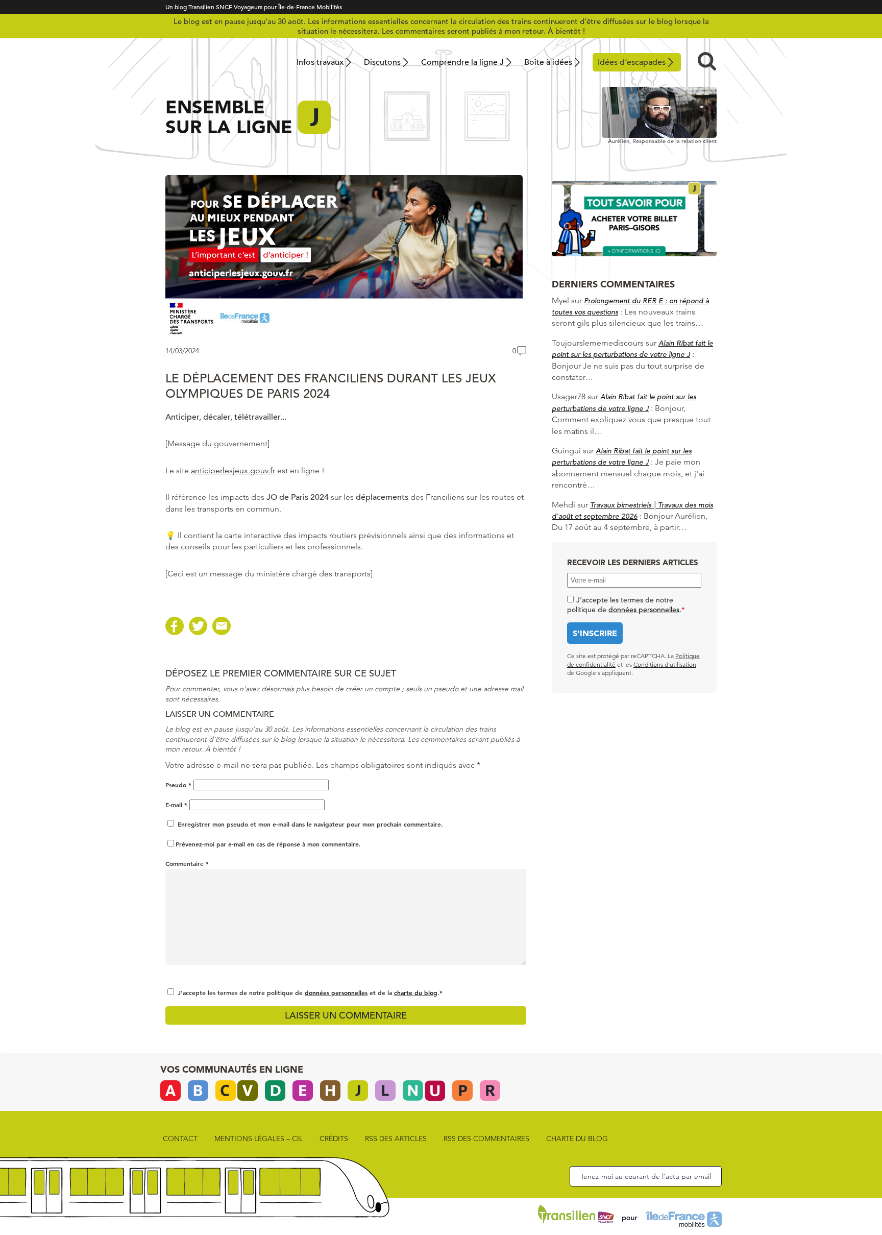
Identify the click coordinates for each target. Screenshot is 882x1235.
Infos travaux (320, 62)
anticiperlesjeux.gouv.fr (233, 470)
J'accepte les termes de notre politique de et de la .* (310, 992)
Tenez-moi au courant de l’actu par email (645, 1176)
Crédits (334, 1138)
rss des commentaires (486, 1138)
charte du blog (415, 992)
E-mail (176, 805)
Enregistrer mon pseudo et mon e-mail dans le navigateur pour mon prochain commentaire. (310, 824)
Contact (180, 1138)
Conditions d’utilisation (664, 664)
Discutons (382, 62)
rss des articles (396, 1138)
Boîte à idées (548, 62)
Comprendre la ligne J (462, 62)
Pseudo (178, 785)
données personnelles (336, 992)
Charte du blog (577, 1138)
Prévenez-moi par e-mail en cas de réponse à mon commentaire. (268, 844)
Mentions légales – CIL (258, 1138)
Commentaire (187, 863)
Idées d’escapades (632, 62)
